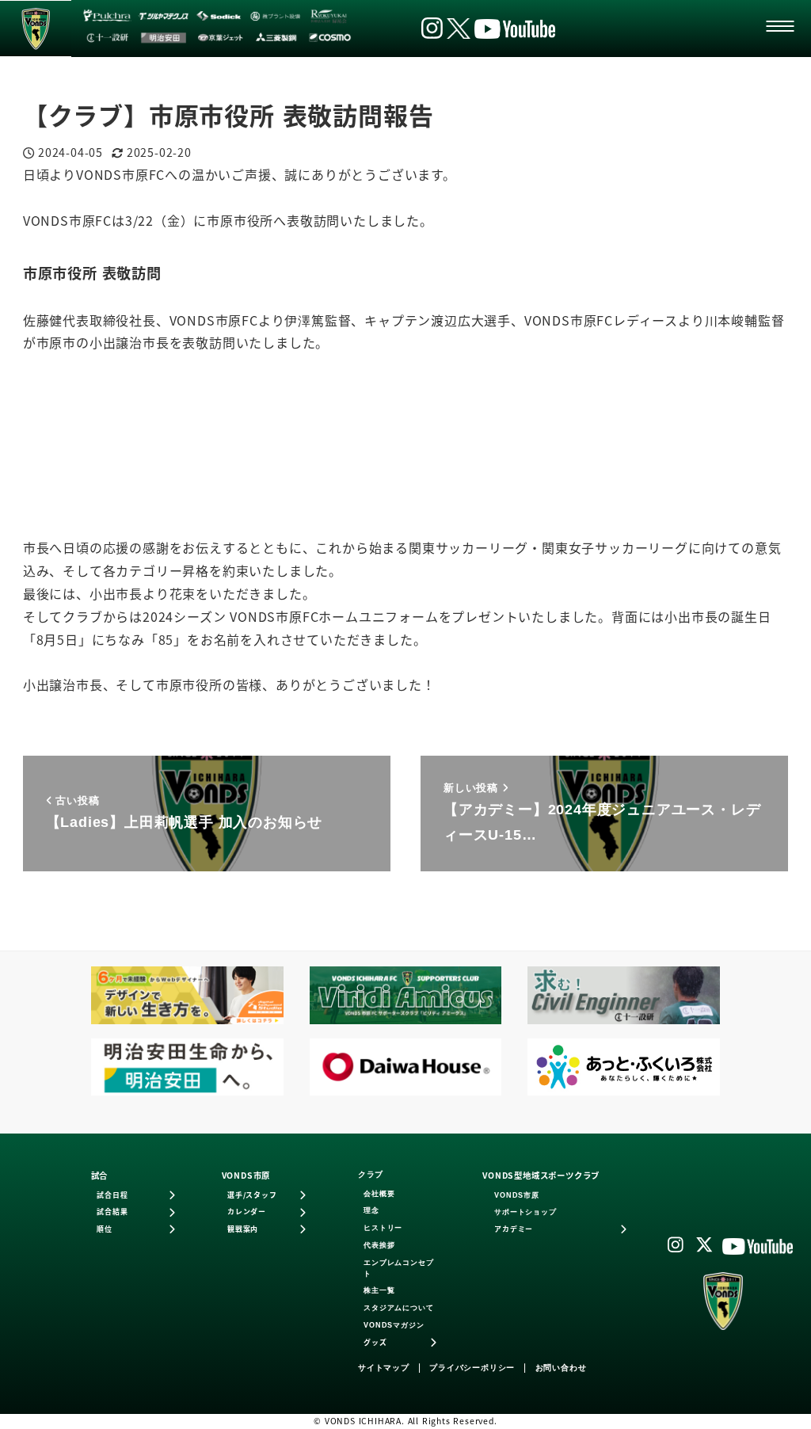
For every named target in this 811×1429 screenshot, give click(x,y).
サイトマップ (383, 1367)
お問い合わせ (561, 1367)
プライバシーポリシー (472, 1367)
